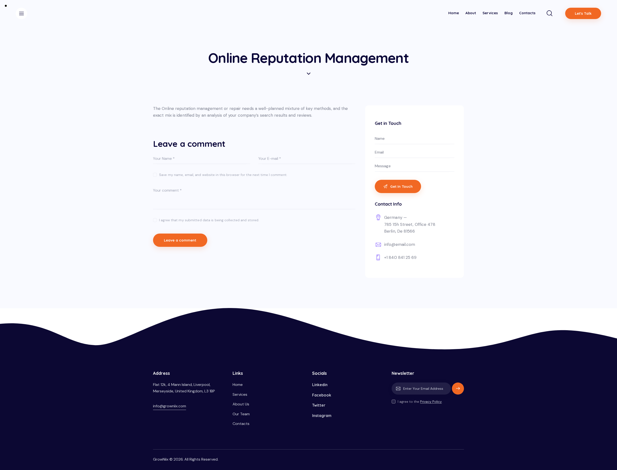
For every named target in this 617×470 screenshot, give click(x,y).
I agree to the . (420, 401)
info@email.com (399, 244)
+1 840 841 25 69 (400, 257)
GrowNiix (160, 459)
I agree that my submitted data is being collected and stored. (209, 220)
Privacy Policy (431, 401)
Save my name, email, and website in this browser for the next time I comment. (223, 175)
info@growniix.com (169, 406)
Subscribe (458, 391)
